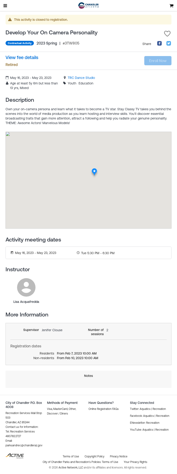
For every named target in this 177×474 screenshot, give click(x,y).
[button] (167, 33)
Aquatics (145, 409)
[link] (81, 78)
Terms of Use (110, 462)
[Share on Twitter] (168, 45)
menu (5, 5)
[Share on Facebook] (159, 45)
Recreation (159, 409)
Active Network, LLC (71, 467)
